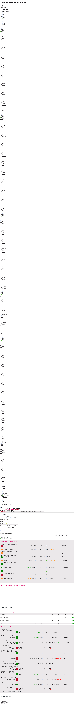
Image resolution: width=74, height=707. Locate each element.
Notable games (15, 511)
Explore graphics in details (6, 607)
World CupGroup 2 (65, 648)
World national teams (5, 702)
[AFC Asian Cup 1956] (57, 535)
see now (17, 509)
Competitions (4, 7)
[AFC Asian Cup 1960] (64, 535)
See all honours (4, 534)
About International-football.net (6, 699)
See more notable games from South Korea (11, 691)
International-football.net (3, 705)
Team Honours (22, 511)
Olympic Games (66, 637)
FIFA (7, 528)
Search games (4, 4)
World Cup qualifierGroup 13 (66, 642)
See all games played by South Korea (10, 580)
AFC (5, 510)
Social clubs (3, 704)
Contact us (3, 700)
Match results (9, 511)
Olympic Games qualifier (67, 653)
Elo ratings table (4, 701)
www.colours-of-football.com (5, 531)
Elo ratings (3, 5)
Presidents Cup (64, 578)
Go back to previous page (6, 696)
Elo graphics (28, 511)
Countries (3, 6)
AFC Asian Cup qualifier (65, 556)
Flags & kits (41, 511)
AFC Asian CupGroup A (64, 545)
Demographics (34, 511)
